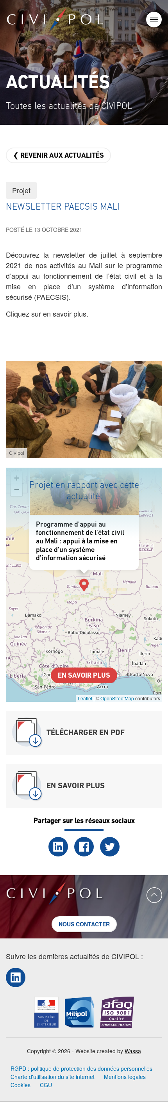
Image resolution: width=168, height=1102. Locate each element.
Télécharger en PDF (85, 733)
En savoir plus (84, 676)
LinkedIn (58, 846)
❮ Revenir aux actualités (58, 156)
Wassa (133, 1051)
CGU (46, 1085)
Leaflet (85, 698)
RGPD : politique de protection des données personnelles (81, 1068)
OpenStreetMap (117, 698)
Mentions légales (125, 1077)
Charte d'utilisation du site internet (53, 1077)
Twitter (110, 846)
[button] (84, 408)
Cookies (20, 1085)
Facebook (84, 846)
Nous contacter (84, 924)
